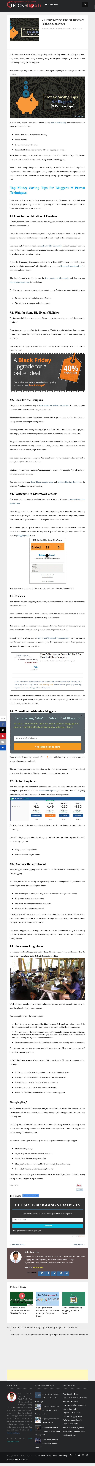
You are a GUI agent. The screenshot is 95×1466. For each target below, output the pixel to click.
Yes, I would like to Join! (47, 746)
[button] (47, 718)
